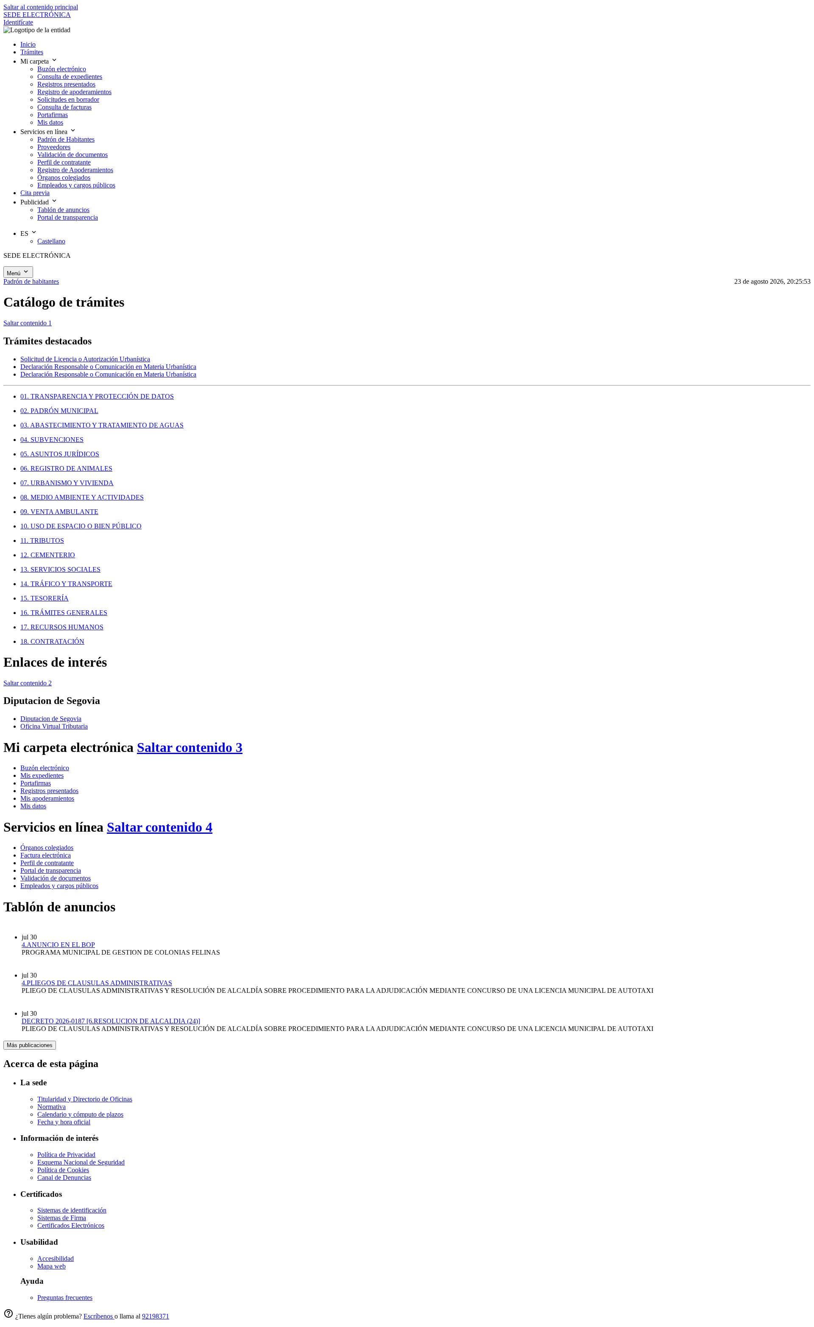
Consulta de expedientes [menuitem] (69, 76)
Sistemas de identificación (71, 1210)
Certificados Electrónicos (70, 1225)
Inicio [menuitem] (28, 44)
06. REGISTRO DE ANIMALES (66, 468)
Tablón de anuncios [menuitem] (63, 209)
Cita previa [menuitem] (35, 192)
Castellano (51, 241)
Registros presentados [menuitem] (66, 84)
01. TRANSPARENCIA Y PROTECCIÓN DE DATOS (97, 396)
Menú (14, 273)
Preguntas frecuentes (64, 1297)
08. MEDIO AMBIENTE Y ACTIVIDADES (82, 497)
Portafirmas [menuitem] (52, 114)
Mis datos (33, 806)
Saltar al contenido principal (40, 7)
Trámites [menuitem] (31, 52)
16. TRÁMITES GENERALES (63, 612)
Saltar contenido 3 (190, 747)
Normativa (51, 1106)
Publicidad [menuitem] (35, 202)
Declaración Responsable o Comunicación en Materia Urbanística (108, 366)
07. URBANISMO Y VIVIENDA (67, 482)
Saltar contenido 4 (159, 827)
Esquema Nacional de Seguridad (81, 1162)
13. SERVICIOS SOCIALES (60, 569)
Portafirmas (35, 783)
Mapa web (51, 1266)
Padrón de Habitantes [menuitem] (66, 139)
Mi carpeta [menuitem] (35, 61)
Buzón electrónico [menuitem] (61, 69)
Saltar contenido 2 (27, 683)
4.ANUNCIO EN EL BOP (58, 944)
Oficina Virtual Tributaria (54, 726)
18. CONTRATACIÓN (52, 641)
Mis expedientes (42, 775)
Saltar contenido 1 (27, 323)
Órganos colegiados (46, 847)
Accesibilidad (55, 1258)
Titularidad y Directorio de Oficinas (84, 1099)
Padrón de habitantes (31, 281)
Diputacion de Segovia (50, 718)
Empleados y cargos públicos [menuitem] (76, 185)
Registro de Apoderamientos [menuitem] (75, 169)
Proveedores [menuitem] (53, 147)
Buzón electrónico (44, 767)
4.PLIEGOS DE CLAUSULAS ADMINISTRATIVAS (97, 982)
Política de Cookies (63, 1169)
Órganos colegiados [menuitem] (63, 177)
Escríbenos (99, 1316)
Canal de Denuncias (64, 1177)
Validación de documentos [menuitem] (72, 154)
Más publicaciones (30, 1045)
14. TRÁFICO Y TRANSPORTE (66, 583)
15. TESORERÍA (44, 598)
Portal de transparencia (50, 870)
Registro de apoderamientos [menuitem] (74, 91)
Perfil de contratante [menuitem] (64, 162)
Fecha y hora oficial (63, 1122)
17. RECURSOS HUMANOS (61, 627)
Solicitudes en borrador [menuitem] (68, 99)
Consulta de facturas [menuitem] (64, 107)
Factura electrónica (45, 855)
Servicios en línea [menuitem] (44, 131)
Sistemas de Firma (61, 1217)
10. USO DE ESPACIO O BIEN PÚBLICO (81, 526)
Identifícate (18, 22)
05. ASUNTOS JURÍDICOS (59, 454)
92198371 (155, 1316)
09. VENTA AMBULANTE (59, 511)
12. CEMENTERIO (47, 555)
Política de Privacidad (66, 1154)
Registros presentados (49, 790)
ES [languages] (25, 233)
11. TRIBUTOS (42, 540)
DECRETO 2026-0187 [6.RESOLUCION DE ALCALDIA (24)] (111, 1021)
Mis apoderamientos (47, 798)
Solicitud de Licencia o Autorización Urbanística (85, 359)
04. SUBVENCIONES (52, 439)
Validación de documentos (55, 878)
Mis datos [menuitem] (50, 122)
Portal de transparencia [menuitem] (67, 217)
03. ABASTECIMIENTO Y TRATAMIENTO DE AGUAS (102, 425)
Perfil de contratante (47, 862)
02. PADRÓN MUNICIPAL (59, 410)
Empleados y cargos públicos (59, 885)
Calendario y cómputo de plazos (80, 1114)
